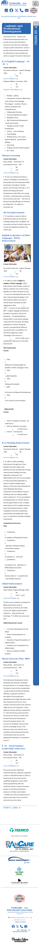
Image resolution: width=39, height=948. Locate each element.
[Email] (26, 11)
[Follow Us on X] (17, 927)
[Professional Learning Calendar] (6, 11)
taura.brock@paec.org (10, 79)
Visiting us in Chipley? (20, 922)
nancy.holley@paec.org (11, 173)
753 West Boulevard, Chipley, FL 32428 (19, 917)
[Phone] (21, 11)
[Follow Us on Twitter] (16, 11)
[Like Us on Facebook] (11, 11)
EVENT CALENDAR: (19, 808)
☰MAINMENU (35, 3)
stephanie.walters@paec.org (12, 89)
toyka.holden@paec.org (11, 598)
